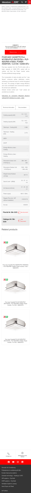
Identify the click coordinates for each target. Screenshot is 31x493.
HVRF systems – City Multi (9, 481)
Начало (3, 6)
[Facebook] (9, 462)
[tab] (9, 107)
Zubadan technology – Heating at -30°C (12, 475)
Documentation (22, 107)
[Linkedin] (22, 462)
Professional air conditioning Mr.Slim (18, 6)
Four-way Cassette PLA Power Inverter (20, 8)
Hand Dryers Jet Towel (8, 486)
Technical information (8, 107)
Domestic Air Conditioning (8, 467)
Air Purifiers (5, 490)
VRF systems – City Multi (8, 478)
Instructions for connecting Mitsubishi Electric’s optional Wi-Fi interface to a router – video (16, 97)
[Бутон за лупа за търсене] (22, 2)
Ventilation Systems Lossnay (9, 483)
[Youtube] (13, 462)
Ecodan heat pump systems (9, 473)
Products (8, 6)
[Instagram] (18, 462)
